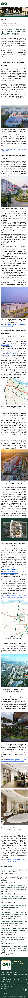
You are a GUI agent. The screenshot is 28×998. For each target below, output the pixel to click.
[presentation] (2, 11)
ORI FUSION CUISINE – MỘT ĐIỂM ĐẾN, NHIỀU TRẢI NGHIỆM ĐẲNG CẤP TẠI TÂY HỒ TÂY (14, 898)
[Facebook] (23, 990)
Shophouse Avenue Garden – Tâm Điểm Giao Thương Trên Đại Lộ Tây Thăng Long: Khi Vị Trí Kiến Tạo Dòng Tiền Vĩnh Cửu (14, 930)
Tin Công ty (14, 23)
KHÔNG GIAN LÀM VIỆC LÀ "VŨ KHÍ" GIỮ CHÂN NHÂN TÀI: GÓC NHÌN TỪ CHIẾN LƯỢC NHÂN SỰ (14, 939)
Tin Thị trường (6, 873)
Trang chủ (5, 23)
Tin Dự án (4, 943)
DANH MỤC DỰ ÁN (6, 988)
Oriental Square (6, 925)
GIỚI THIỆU (4, 984)
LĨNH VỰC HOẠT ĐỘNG (7, 986)
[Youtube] (26, 990)
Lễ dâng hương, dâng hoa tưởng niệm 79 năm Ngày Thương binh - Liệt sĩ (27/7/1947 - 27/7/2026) (14, 878)
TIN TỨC (3, 991)
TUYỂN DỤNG (4, 993)
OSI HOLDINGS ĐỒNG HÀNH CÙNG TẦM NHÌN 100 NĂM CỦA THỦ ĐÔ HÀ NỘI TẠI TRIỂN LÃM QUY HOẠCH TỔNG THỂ (14, 914)
